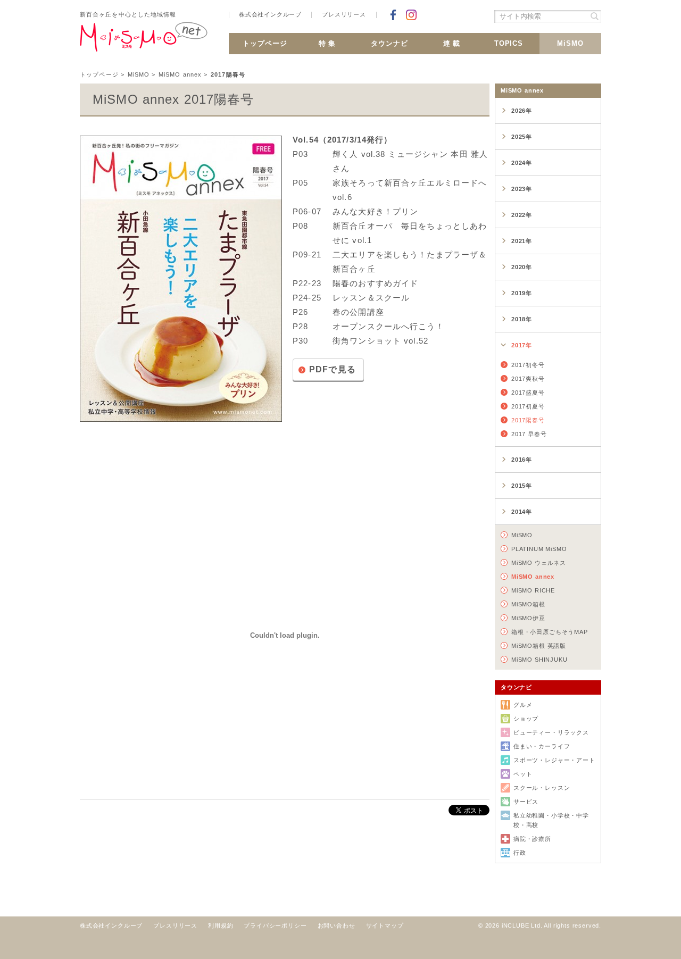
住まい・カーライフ (541, 746)
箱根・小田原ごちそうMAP (549, 632)
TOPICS (509, 43)
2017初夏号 (528, 406)
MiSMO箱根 (528, 604)
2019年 (521, 293)
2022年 (521, 215)
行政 (519, 852)
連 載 (452, 43)
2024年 (521, 163)
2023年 (521, 189)
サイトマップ (385, 925)
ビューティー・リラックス (551, 732)
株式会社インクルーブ (270, 15)
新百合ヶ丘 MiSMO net (143, 41)
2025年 (521, 137)
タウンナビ (389, 43)
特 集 (327, 43)
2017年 (521, 345)
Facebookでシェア (393, 15)
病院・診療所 (532, 839)
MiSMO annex (180, 74)
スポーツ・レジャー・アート (554, 760)
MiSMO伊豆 (528, 618)
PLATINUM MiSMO (539, 549)
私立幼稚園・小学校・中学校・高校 (551, 820)
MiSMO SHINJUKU (539, 659)
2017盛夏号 (528, 392)
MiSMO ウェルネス (538, 563)
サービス (525, 801)
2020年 (521, 267)
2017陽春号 (528, 420)
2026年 (521, 110)
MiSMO (570, 43)
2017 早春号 (529, 434)
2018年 (521, 319)
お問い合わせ (336, 925)
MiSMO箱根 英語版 (538, 646)
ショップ (525, 718)
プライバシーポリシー (275, 925)
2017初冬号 (528, 365)
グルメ (522, 705)
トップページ (265, 43)
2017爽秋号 (528, 379)
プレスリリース (344, 15)
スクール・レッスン (541, 788)
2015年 (521, 485)
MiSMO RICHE (533, 590)
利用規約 (220, 925)
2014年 (521, 511)
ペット (522, 774)
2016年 (521, 459)
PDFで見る (332, 369)
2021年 (521, 241)
